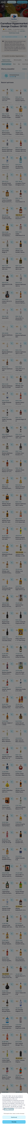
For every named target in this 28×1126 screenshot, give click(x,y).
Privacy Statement (8, 1109)
